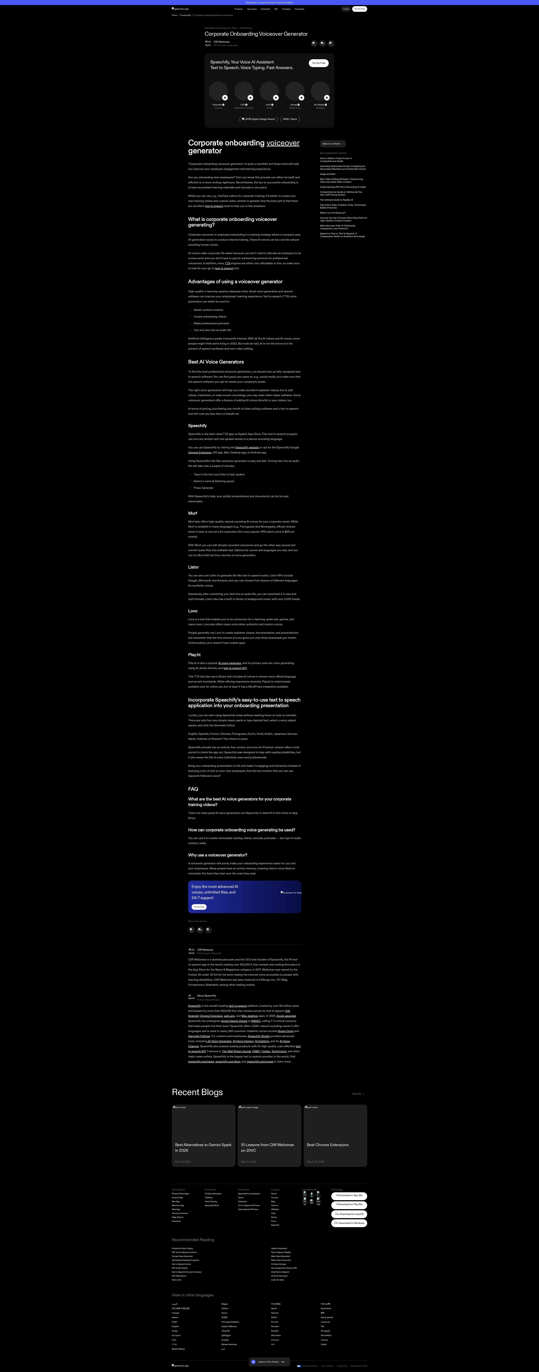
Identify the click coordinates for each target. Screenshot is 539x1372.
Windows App (178, 1205)
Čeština (224, 1308)
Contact (274, 1197)
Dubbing (208, 1197)
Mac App (176, 1201)
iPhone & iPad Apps (180, 1193)
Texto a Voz (176, 1280)
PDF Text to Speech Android (184, 1252)
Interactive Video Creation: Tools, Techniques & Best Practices (343, 206)
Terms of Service (327, 1366)
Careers (274, 1205)
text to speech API (235, 668)
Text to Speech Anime (181, 1264)
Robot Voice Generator (281, 1260)
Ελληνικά (275, 1340)
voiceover (283, 143)
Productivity (185, 15)
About (274, 1193)
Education (242, 1201)
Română (274, 1331)
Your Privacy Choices (310, 1366)
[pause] (253, 1362)
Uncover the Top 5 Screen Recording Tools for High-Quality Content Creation (343, 219)
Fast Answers (279, 67)
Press (273, 1221)
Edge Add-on (177, 1217)
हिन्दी (322, 1313)
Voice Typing (252, 67)
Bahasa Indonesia (229, 1344)
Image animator (328, 174)
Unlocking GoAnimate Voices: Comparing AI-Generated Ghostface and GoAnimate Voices (343, 167)
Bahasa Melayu (178, 1349)
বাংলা (272, 1344)
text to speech (214, 206)
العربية (174, 1304)
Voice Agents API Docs (248, 1209)
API (276, 9)
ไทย (322, 1326)
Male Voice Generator (280, 1256)
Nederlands (326, 1308)
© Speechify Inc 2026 (359, 1366)
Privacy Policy (342, 1366)
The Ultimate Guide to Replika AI (336, 199)
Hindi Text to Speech (280, 1272)
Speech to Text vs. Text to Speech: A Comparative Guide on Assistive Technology (342, 235)
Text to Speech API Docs (249, 1205)
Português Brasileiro (230, 1322)
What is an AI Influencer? (333, 212)
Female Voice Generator (182, 1256)
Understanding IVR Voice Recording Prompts (343, 187)
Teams (241, 1197)
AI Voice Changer (278, 1264)
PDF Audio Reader (180, 1268)
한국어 (274, 1317)
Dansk (274, 1308)
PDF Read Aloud (179, 1276)
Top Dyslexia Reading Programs (185, 1260)
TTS (227, 263)
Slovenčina (276, 1335)
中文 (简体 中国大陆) (180, 1308)
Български (176, 1335)
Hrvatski (225, 1340)
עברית (174, 1344)
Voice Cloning (211, 1201)
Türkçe (175, 1331)
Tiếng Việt (225, 1331)
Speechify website (247, 447)
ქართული (226, 1335)
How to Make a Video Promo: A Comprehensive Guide (336, 160)
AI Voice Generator (213, 1193)
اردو (223, 1349)
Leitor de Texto (277, 1280)
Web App (176, 1209)
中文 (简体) (276, 1304)
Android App (177, 1197)
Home (174, 15)
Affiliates (275, 1209)
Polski (174, 1322)
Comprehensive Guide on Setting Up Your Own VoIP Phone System (341, 193)
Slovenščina (326, 1335)
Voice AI (247, 62)
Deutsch (275, 1313)
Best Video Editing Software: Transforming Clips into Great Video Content (341, 180)
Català (323, 1344)
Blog (273, 1201)
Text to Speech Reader (281, 1252)
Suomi (224, 1313)
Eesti (174, 1340)
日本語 (224, 1317)
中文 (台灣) (325, 1304)
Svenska (275, 1326)
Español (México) (229, 1326)
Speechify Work (212, 1205)
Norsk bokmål (327, 1317)
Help (273, 1213)
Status (274, 1217)
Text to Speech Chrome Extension (187, 1272)
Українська (325, 1322)
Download (265, 9)
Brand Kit (275, 1225)
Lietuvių (324, 1340)
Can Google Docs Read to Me (284, 1268)
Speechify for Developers (249, 1193)
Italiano (175, 1317)
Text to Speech (224, 67)
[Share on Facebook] (314, 43)
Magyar (224, 1304)
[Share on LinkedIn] (331, 43)
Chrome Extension (199, 452)
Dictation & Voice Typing (182, 1248)
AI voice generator (229, 663)
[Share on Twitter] (322, 43)
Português (325, 1331)
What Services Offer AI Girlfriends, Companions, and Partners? (338, 227)
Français (175, 1313)
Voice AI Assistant (279, 1248)
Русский (274, 1322)
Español (175, 1326)
